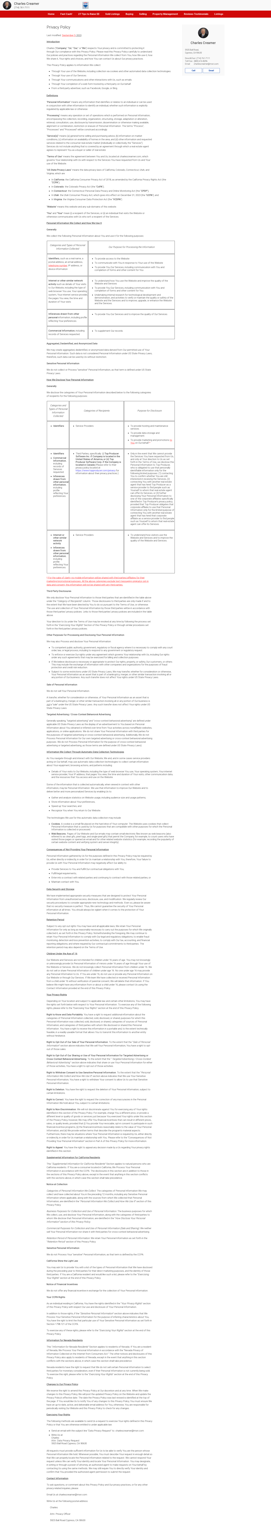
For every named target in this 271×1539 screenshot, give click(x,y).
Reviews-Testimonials (196, 14)
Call (193, 70)
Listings (218, 14)
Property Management (165, 14)
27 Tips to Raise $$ (88, 14)
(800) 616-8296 (200, 61)
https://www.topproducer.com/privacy (95, 470)
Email (211, 70)
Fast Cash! (66, 14)
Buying (129, 14)
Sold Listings (112, 14)
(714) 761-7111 (203, 58)
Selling (143, 14)
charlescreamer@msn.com (206, 64)
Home (51, 14)
